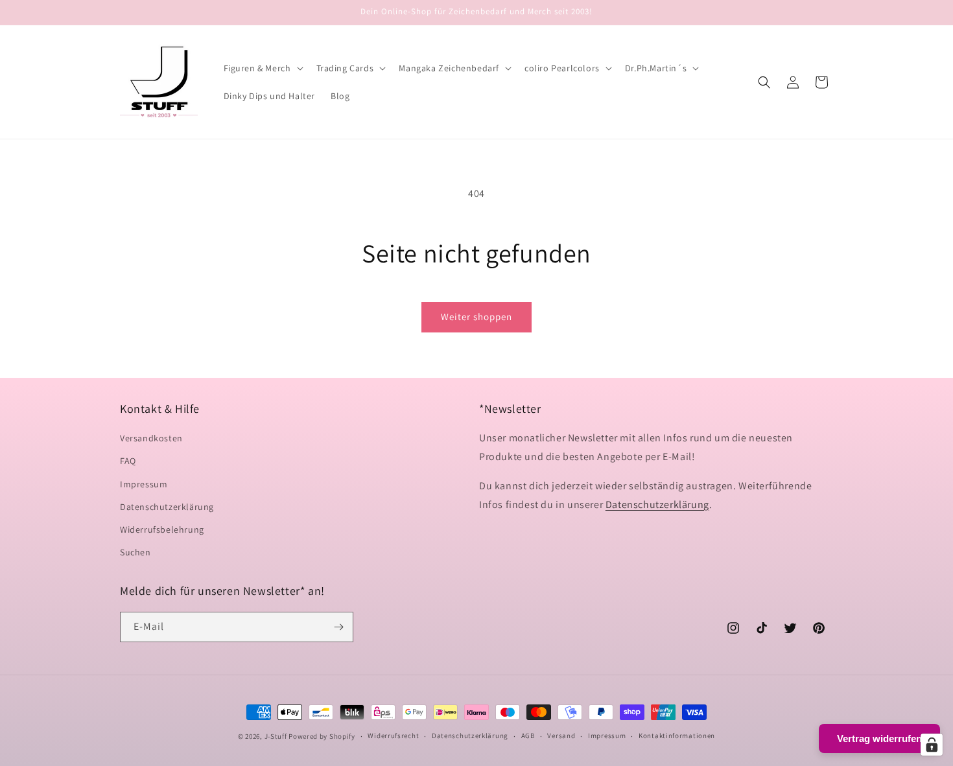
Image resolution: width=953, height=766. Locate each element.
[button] (262, 68)
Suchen (135, 552)
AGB (528, 736)
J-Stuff (276, 736)
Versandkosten (151, 438)
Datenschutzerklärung (167, 507)
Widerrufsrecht (393, 736)
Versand (561, 736)
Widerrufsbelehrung (162, 529)
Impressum (143, 484)
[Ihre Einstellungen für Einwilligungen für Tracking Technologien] (932, 745)
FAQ (128, 461)
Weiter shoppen (476, 316)
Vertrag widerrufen (879, 738)
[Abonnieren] (338, 627)
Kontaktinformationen (677, 736)
